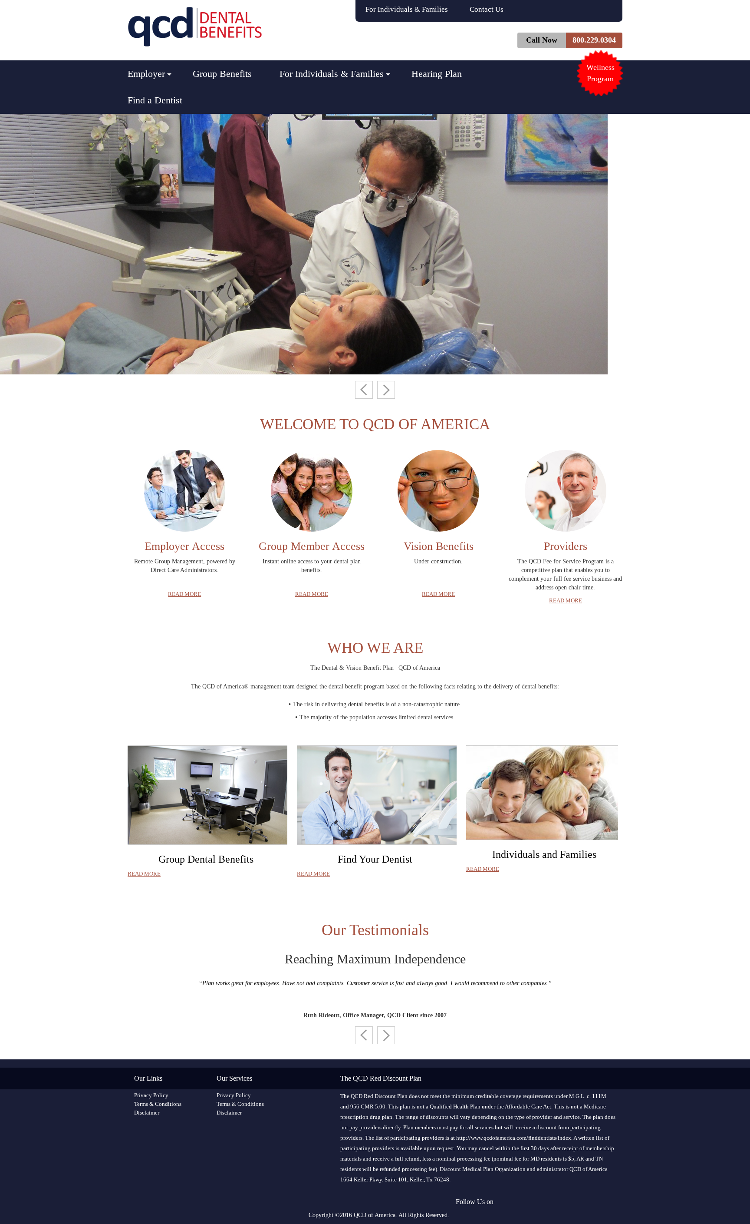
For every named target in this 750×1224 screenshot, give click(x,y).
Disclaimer (146, 1112)
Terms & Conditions (157, 1104)
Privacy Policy (151, 1095)
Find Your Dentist (375, 859)
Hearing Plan (436, 73)
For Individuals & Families (406, 9)
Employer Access (184, 546)
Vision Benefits (439, 546)
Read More (184, 594)
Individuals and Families (544, 854)
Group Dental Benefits (205, 859)
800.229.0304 (594, 40)
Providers (565, 546)
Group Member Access (312, 546)
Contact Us (486, 9)
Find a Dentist (155, 100)
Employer (146, 73)
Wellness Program (600, 73)
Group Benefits (222, 73)
